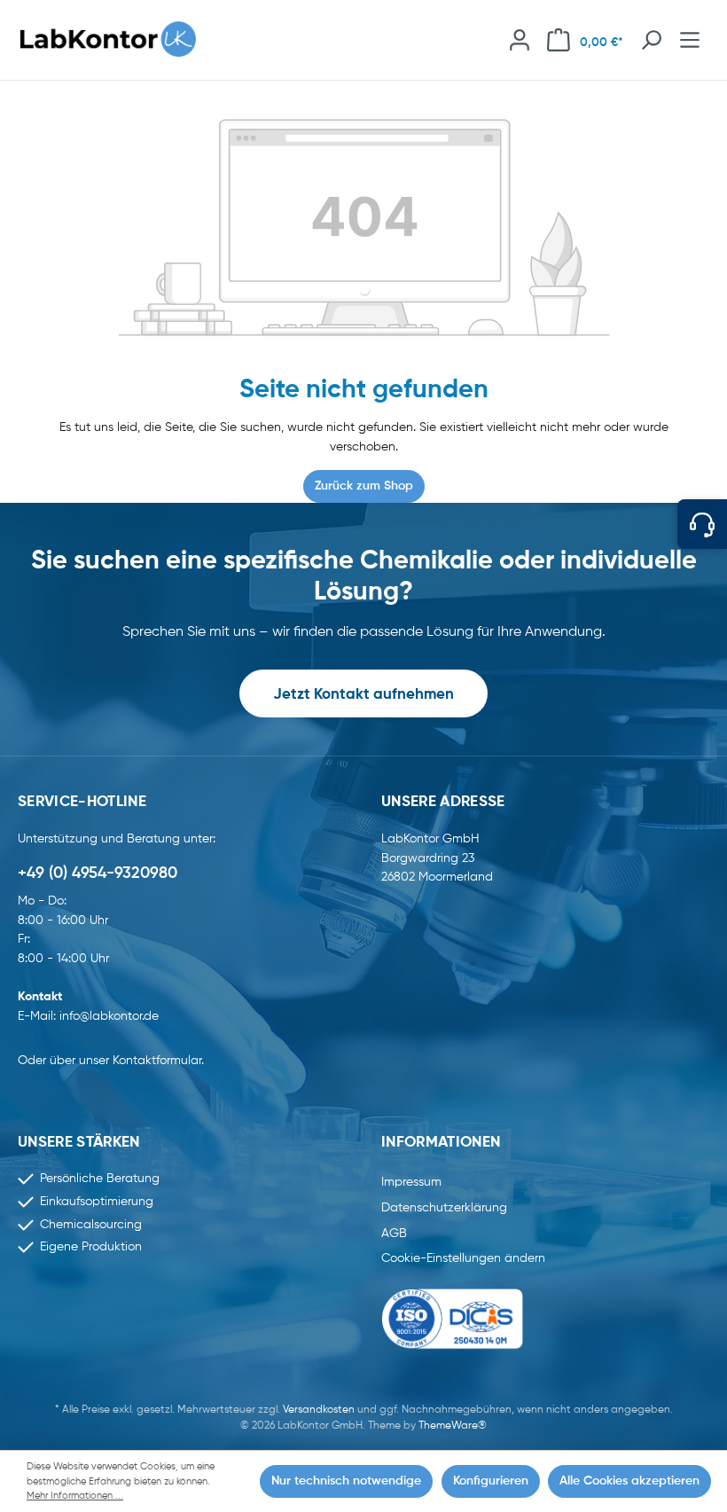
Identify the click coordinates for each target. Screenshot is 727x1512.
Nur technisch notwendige (346, 1481)
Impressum (411, 1182)
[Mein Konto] (519, 40)
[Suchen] (650, 40)
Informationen (440, 1142)
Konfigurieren (490, 1481)
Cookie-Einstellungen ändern (463, 1258)
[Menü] (689, 40)
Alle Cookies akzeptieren (629, 1481)
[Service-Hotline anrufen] (702, 524)
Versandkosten (319, 1410)
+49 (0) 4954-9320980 (97, 873)
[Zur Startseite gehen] (117, 39)
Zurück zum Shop (364, 486)
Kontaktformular (157, 1060)
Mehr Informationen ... (75, 1496)
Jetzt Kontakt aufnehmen (363, 694)
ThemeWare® (452, 1426)
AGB (394, 1233)
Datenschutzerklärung (444, 1208)
